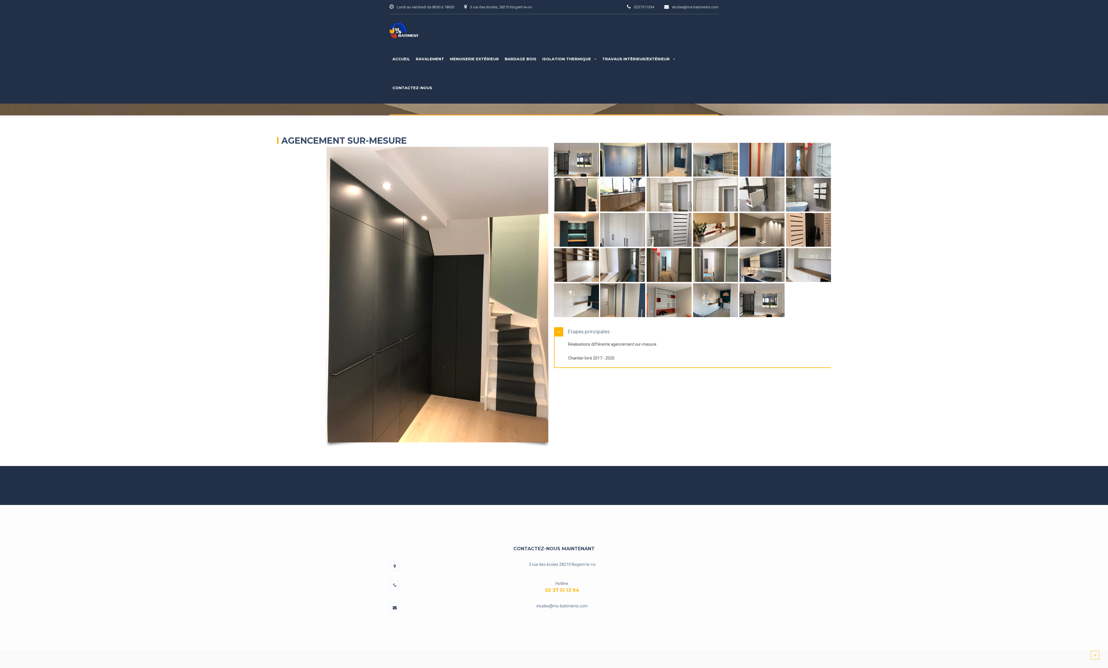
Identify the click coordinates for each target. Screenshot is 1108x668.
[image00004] (622, 160)
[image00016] (622, 195)
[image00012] (808, 195)
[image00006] (808, 230)
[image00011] (576, 230)
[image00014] (715, 195)
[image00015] (669, 195)
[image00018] (808, 160)
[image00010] (622, 230)
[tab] (692, 331)
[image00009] (669, 230)
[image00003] (669, 160)
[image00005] (576, 160)
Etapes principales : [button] (589, 331)
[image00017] (576, 195)
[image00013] (762, 195)
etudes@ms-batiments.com (562, 606)
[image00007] (762, 230)
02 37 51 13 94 (562, 590)
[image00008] (715, 230)
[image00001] (762, 160)
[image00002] (715, 160)
